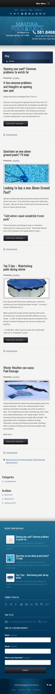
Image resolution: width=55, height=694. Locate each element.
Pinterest (37, 604)
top (50, 685)
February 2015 (10, 503)
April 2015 (8, 494)
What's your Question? (17, 657)
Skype (44, 621)
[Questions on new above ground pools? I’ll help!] (27, 173)
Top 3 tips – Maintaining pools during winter (17, 267)
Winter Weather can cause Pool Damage (18, 369)
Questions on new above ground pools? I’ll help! (17, 153)
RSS (10, 13)
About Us (24, 10)
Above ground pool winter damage (19, 459)
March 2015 (9, 499)
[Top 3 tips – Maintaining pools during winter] (27, 288)
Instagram (39, 13)
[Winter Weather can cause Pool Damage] (27, 390)
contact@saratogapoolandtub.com (22, 621)
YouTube (28, 13)
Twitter (11, 604)
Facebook (17, 13)
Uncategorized (11, 134)
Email (21, 13)
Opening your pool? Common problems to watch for (19, 70)
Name (11, 635)
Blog (30, 10)
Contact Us (38, 10)
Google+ (47, 604)
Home (16, 10)
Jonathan (16, 78)
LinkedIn (32, 13)
